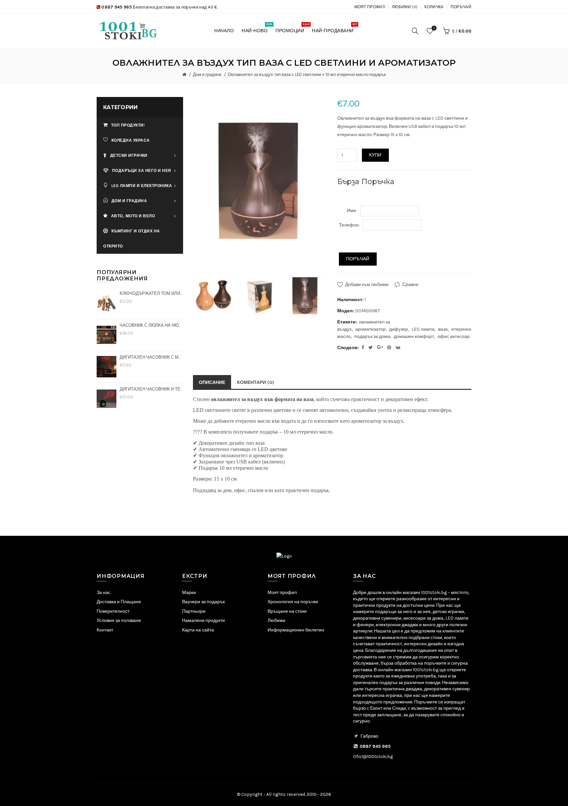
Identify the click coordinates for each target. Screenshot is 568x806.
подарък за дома (372, 336)
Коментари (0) (255, 382)
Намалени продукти (203, 620)
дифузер (398, 329)
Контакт (105, 630)
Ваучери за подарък (203, 601)
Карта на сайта (198, 630)
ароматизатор (370, 329)
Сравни (410, 284)
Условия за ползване (119, 620)
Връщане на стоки (287, 611)
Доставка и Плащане (119, 601)
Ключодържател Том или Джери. (151, 293)
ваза (443, 329)
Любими (276, 620)
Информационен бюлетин (296, 630)
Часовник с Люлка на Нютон (151, 325)
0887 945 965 (116, 7)
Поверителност (113, 611)
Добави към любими (367, 284)
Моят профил (369, 7)
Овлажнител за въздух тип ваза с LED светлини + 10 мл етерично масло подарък (307, 74)
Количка (433, 7)
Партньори (193, 611)
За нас (103, 592)
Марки (189, 592)
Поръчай (461, 7)
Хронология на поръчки (293, 601)
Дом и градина (207, 74)
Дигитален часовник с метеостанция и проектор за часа (151, 357)
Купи (375, 155)
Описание (212, 382)
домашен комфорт (414, 336)
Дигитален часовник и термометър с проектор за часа (151, 389)
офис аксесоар (454, 336)
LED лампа (423, 329)
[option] (214, 296)
